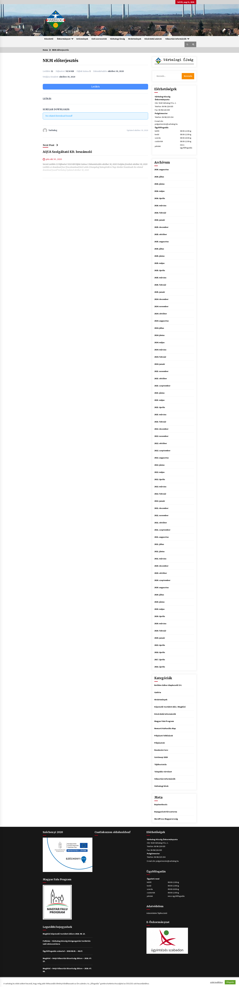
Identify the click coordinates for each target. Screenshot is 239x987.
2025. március (160, 277)
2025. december (161, 227)
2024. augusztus (161, 321)
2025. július (159, 249)
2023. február (160, 421)
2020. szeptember (162, 580)
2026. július (159, 176)
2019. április (159, 645)
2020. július (159, 594)
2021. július (159, 544)
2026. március (160, 205)
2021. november (161, 515)
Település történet (163, 771)
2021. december (161, 508)
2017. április (159, 659)
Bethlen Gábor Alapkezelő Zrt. (168, 685)
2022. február (160, 494)
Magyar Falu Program (164, 721)
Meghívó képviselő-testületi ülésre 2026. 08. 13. (64, 934)
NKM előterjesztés (60, 60)
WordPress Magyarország (166, 819)
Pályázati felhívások (163, 735)
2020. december (161, 566)
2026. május (159, 191)
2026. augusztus (161, 169)
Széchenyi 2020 (161, 757)
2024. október (160, 313)
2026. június (159, 184)
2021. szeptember (162, 530)
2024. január (159, 364)
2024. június (159, 335)
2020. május (159, 609)
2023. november (161, 371)
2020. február (160, 630)
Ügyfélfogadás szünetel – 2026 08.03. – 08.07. (63, 951)
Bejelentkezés (160, 804)
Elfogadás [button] (230, 982)
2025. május (159, 263)
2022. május (159, 472)
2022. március (160, 486)
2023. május (159, 400)
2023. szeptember (162, 385)
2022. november (161, 436)
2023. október (160, 378)
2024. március (160, 349)
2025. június (159, 256)
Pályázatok (159, 743)
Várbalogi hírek (161, 786)
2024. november (161, 306)
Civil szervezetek (99, 39)
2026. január (159, 220)
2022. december (161, 429)
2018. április (159, 652)
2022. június (159, 465)
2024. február (160, 357)
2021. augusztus (161, 537)
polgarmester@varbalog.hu (166, 124)
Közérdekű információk (165, 714)
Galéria (157, 692)
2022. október (160, 443)
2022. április (159, 479)
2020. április (159, 616)
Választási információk (175, 39)
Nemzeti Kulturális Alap (165, 728)
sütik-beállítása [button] (216, 982)
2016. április (159, 666)
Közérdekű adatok (153, 39)
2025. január (159, 292)
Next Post (48, 145)
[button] (187, 44)
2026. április (159, 198)
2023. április (159, 407)
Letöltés (95, 86)
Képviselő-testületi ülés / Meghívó (170, 707)
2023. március (160, 414)
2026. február (160, 212)
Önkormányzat (64, 39)
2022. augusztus (161, 457)
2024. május (159, 342)
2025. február (160, 285)
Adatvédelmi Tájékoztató (156, 913)
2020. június (159, 602)
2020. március (160, 623)
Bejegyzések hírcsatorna (165, 811)
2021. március (160, 558)
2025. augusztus (161, 241)
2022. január (159, 501)
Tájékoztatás (160, 764)
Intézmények (82, 39)
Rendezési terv (161, 750)
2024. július (159, 328)
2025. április (159, 270)
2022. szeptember (162, 450)
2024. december (161, 299)
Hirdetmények (134, 39)
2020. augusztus (161, 587)
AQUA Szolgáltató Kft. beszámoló (67, 152)
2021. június (159, 551)
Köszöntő (48, 39)
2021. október (160, 522)
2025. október (160, 234)
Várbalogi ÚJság (117, 39)
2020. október (160, 573)
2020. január (159, 638)
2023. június (159, 393)
